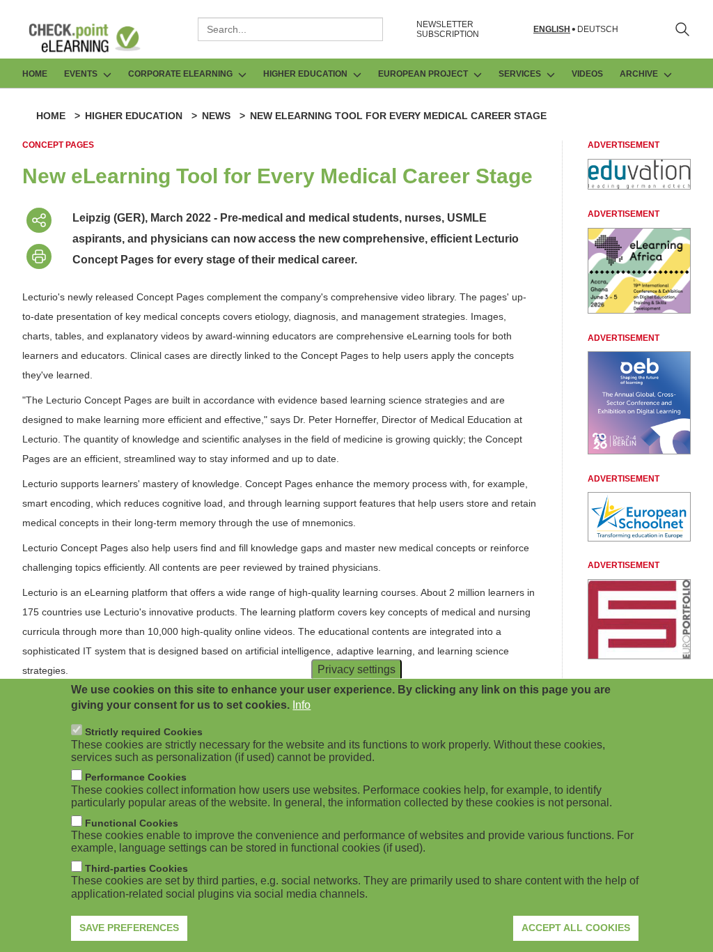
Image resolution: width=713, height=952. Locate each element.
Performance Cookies (136, 777)
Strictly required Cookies (144, 731)
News (216, 115)
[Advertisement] (639, 186)
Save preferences (129, 927)
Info (301, 705)
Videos (587, 74)
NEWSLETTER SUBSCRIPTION (447, 29)
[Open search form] (682, 29)
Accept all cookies (576, 927)
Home (34, 74)
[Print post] (39, 256)
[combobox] (290, 29)
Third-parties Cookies (136, 868)
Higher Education (133, 115)
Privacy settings (356, 669)
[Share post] (39, 220)
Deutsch (597, 29)
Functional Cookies (131, 823)
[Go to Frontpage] (94, 37)
